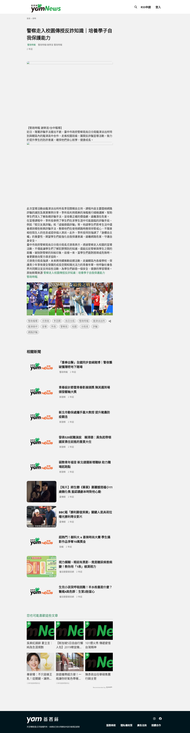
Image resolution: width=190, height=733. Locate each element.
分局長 (84, 326)
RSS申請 (146, 7)
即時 (34, 18)
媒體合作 (156, 725)
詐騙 (95, 326)
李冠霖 (57, 321)
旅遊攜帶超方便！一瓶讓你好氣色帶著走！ (68, 677)
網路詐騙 (33, 332)
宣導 (44, 326)
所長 (53, 326)
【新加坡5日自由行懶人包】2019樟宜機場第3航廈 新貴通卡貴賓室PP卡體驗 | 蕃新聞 (69, 645)
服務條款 (111, 725)
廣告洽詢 (142, 725)
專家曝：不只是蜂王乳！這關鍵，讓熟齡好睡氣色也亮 (39, 677)
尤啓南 (45, 321)
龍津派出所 (99, 321)
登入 (158, 7)
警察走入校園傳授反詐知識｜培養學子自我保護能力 (74, 273)
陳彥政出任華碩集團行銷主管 (98, 677)
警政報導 (33, 321)
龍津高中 (33, 326)
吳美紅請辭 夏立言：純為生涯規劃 (40, 645)
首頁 (28, 18)
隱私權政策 (126, 725)
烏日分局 (70, 321)
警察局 (64, 326)
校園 (74, 326)
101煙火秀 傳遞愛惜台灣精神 (98, 645)
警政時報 (31, 44)
